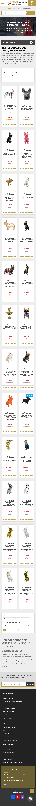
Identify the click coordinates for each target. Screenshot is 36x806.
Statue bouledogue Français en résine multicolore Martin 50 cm (9, 283)
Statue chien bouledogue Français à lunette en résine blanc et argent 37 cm (26, 547)
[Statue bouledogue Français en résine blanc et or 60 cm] (27, 182)
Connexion (7, 749)
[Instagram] (22, 797)
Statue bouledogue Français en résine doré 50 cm (9, 239)
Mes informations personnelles (13, 762)
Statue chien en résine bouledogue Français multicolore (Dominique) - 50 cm (9, 109)
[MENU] (2, 3)
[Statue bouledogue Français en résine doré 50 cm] (9, 225)
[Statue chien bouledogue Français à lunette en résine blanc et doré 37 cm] (9, 576)
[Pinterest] (18, 797)
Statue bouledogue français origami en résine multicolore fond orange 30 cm (9, 416)
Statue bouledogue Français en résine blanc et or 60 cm (26, 195)
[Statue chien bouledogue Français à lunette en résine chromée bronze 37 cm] (27, 576)
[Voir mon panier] (32, 2)
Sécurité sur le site (9, 711)
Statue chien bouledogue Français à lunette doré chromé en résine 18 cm (9, 547)
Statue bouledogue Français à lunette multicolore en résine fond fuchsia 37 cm (26, 153)
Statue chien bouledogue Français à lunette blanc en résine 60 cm (26, 503)
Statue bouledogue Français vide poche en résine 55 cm (9, 459)
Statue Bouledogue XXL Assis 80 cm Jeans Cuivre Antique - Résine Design (26, 459)
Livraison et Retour (9, 705)
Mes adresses (8, 759)
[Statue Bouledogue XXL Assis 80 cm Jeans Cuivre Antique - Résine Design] (27, 445)
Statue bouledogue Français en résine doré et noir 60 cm (26, 239)
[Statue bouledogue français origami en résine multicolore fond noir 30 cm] (27, 357)
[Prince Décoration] (16, 3)
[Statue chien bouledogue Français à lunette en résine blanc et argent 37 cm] (27, 532)
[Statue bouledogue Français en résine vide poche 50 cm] (9, 313)
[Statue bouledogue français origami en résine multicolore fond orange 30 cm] (9, 401)
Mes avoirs (7, 756)
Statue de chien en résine (11, 30)
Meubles (6, 733)
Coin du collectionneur (10, 740)
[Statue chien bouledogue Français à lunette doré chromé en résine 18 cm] (9, 532)
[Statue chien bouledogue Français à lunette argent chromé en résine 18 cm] (9, 488)
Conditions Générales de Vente (13, 702)
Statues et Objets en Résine (20, 28)
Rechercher (30, 13)
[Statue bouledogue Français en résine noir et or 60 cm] (27, 269)
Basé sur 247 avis (18, 8)
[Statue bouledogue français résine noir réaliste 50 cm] (27, 401)
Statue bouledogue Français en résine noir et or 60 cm (26, 283)
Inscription (30, 684)
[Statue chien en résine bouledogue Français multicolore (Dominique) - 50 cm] (9, 94)
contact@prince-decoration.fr (15, 780)
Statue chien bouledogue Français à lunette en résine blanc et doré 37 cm (9, 591)
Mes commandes (9, 752)
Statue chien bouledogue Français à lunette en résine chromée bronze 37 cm (26, 591)
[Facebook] (13, 797)
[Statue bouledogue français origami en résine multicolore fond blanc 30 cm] (9, 357)
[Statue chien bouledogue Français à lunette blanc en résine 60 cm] (27, 488)
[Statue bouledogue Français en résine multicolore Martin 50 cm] (9, 269)
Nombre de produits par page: (11, 76)
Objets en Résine (9, 724)
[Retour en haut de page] (32, 791)
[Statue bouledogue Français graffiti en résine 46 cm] (27, 313)
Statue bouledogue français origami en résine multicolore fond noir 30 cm (26, 372)
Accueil (8, 28)
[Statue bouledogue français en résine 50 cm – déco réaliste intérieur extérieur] (9, 182)
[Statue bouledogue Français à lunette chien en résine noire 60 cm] (9, 138)
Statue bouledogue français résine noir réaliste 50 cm (26, 415)
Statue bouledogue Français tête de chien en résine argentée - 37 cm (26, 108)
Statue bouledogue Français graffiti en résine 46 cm (26, 327)
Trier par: (6, 70)
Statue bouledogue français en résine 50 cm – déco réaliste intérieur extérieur (9, 196)
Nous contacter (8, 698)
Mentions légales (9, 715)
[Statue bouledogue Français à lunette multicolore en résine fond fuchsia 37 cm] (27, 138)
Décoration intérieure (10, 727)
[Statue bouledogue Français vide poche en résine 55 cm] (9, 445)
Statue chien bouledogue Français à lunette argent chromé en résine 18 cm (9, 503)
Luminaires (7, 737)
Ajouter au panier (9, 124)
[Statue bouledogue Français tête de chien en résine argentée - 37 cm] (27, 94)
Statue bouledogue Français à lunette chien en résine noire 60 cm (9, 152)
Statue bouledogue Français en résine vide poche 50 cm (9, 327)
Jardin (6, 730)
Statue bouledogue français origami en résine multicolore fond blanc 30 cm (9, 372)
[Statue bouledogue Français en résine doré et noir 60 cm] (27, 225)
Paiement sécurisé (9, 708)
